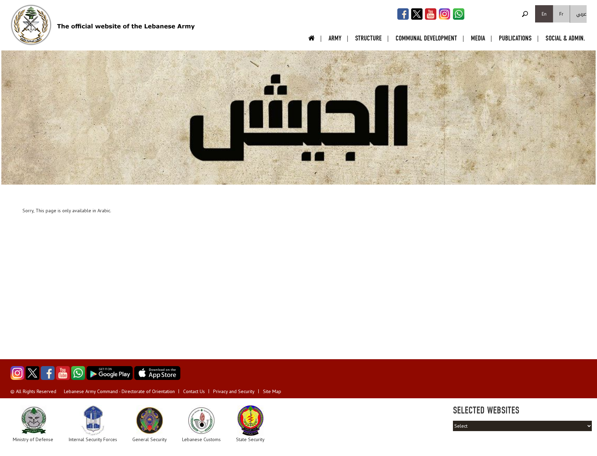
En (544, 14)
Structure (368, 38)
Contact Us (194, 391)
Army (335, 38)
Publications (515, 38)
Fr (561, 14)
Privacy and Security (234, 391)
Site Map (272, 391)
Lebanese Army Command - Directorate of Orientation (119, 391)
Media (478, 38)
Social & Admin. (565, 38)
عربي (581, 14)
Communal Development (426, 38)
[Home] (31, 25)
